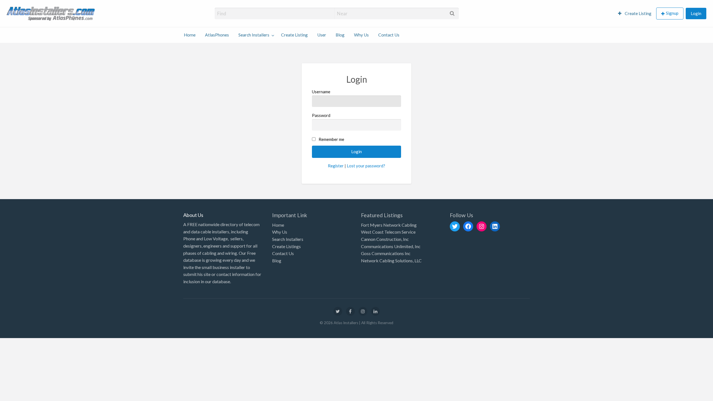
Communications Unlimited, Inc (391, 246)
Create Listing (637, 13)
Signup (672, 13)
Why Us (361, 34)
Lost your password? (366, 165)
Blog (340, 34)
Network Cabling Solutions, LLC (391, 260)
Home (190, 34)
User (321, 34)
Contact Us (388, 34)
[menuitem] (634, 13)
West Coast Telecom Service (388, 231)
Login (696, 13)
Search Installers (253, 34)
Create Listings (286, 246)
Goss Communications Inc (386, 253)
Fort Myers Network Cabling (389, 225)
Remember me (331, 139)
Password (321, 115)
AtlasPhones (217, 34)
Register (336, 165)
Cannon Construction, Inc (385, 239)
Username (321, 91)
